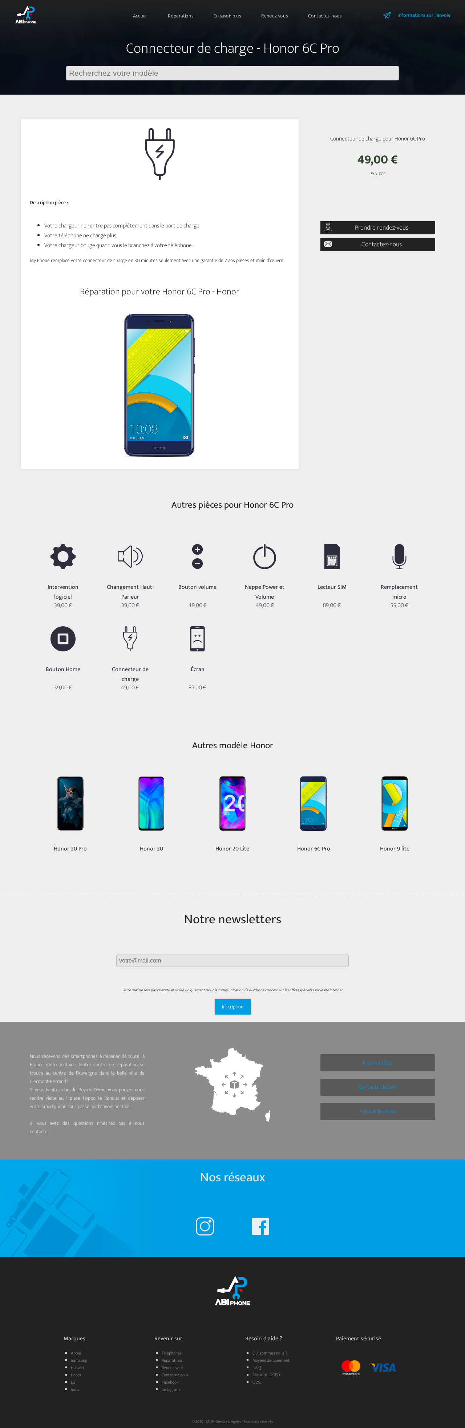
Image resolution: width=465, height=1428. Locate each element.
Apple (76, 1353)
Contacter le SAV (378, 1087)
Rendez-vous (274, 16)
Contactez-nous (324, 16)
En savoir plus (227, 16)
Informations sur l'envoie (423, 15)
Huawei (77, 1367)
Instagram (171, 1389)
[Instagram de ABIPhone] (205, 1228)
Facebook (170, 1382)
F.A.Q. (257, 1367)
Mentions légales (228, 1421)
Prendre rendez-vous (381, 227)
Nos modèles (377, 1063)
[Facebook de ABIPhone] (260, 1228)
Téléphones (172, 1353)
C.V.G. (256, 1382)
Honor (76, 1375)
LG (73, 1382)
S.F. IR (210, 1421)
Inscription (232, 1007)
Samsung (79, 1360)
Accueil (140, 16)
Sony (75, 1389)
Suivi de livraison (377, 1111)
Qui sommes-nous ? (269, 1353)
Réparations (180, 16)
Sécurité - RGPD (266, 1375)
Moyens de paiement (271, 1360)
